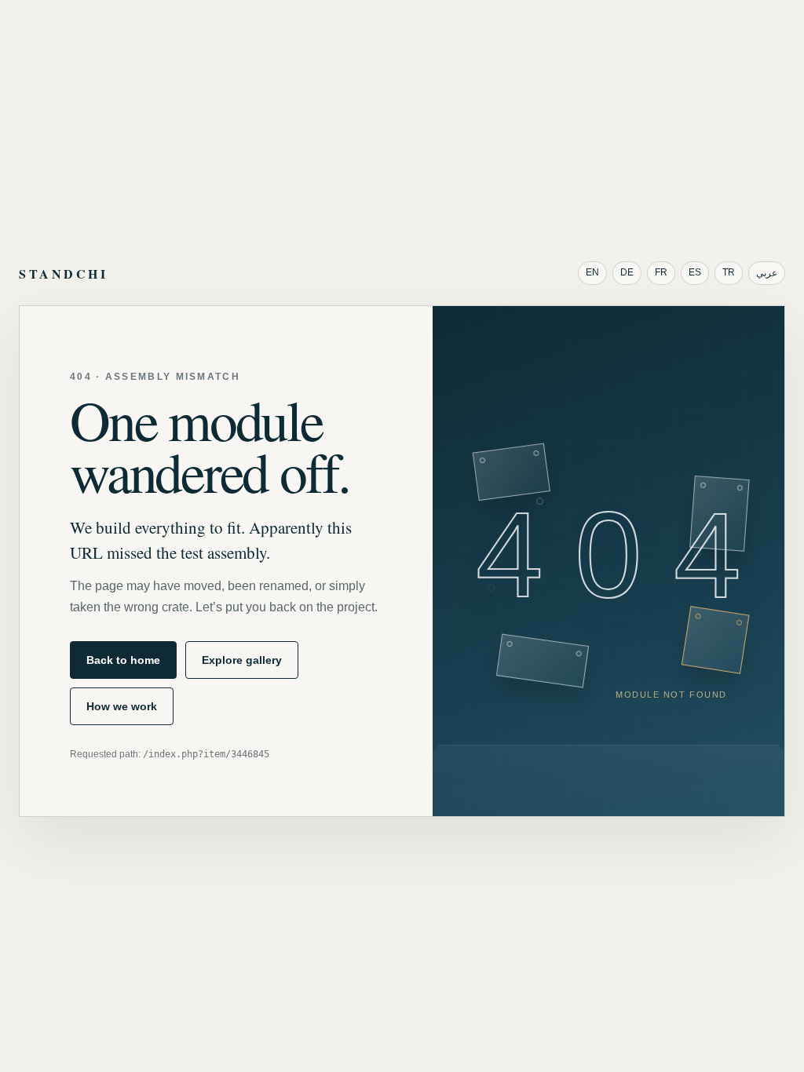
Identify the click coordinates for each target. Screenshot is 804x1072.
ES (695, 272)
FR (661, 272)
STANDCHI (63, 273)
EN (592, 272)
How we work (121, 706)
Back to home (123, 660)
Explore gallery (242, 660)
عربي (766, 273)
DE (627, 272)
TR (728, 272)
